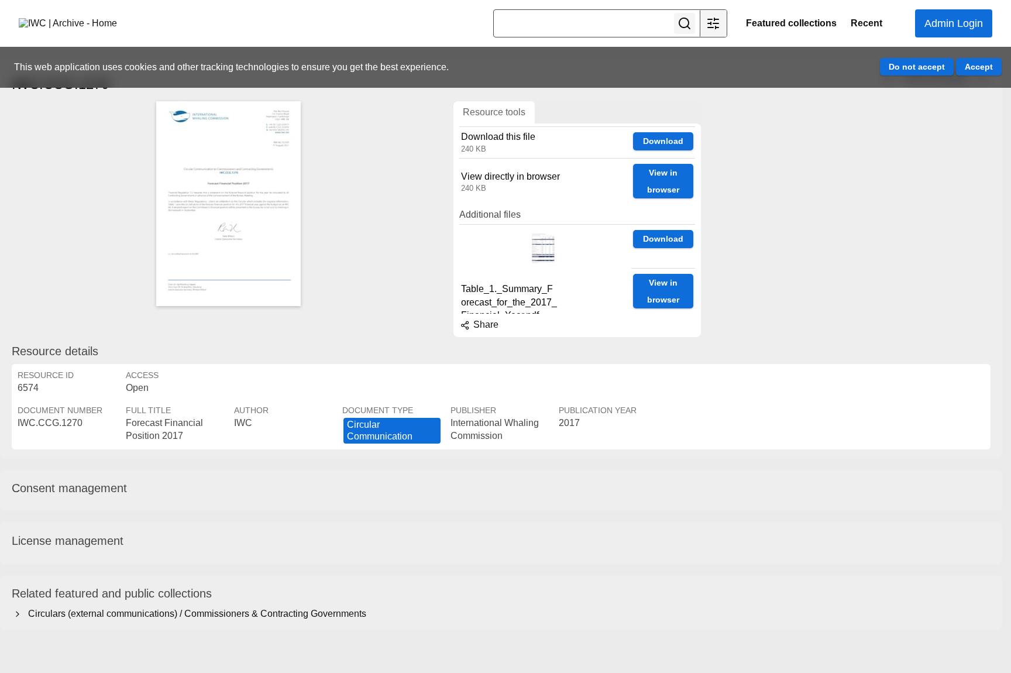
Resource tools (494, 112)
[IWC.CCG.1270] (228, 203)
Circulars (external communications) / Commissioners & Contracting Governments (194, 614)
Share (484, 324)
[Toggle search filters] (713, 23)
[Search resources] (684, 23)
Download (663, 141)
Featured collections (791, 23)
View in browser (663, 181)
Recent (866, 23)
